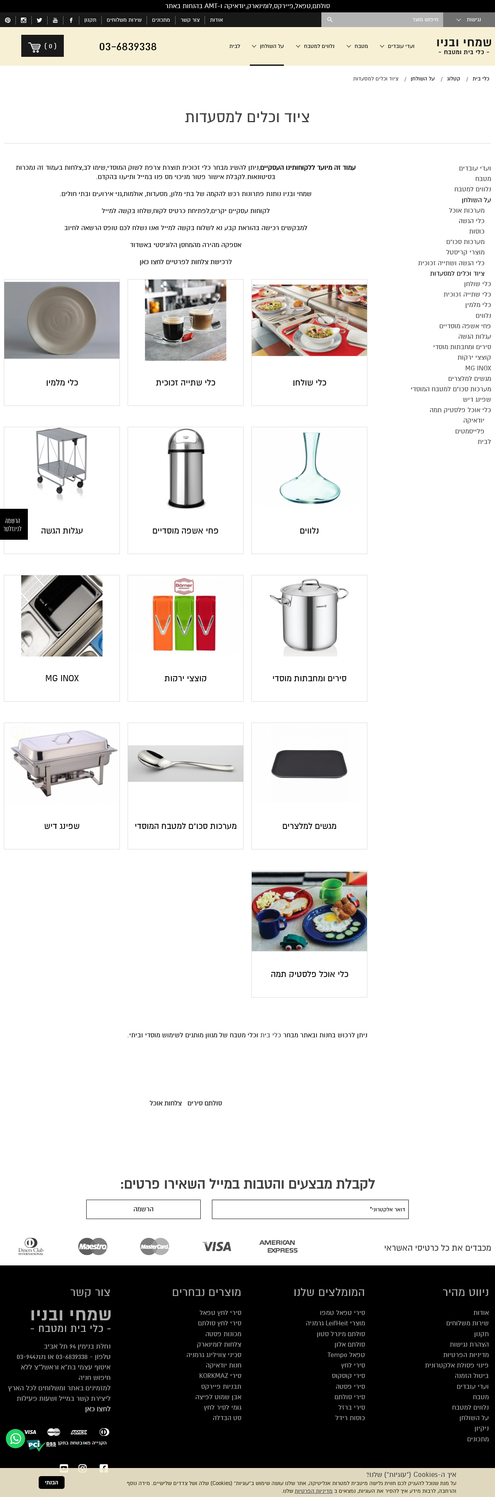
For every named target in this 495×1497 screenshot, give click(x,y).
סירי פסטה (350, 1387)
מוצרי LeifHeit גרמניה (335, 1323)
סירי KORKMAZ (220, 1376)
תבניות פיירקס (221, 1387)
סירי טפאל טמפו (342, 1313)
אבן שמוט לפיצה (218, 1397)
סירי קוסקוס (348, 1376)
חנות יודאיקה (223, 1365)
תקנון (90, 20)
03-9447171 (31, 1356)
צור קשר (190, 20)
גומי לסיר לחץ (222, 1407)
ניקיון (482, 1428)
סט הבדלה (227, 1418)
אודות (216, 20)
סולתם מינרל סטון (341, 1334)
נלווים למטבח (470, 1407)
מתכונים (161, 20)
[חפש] (330, 19)
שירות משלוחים (124, 20)
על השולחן (474, 1418)
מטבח (481, 1397)
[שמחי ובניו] (464, 46)
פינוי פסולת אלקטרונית (457, 1365)
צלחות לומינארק (219, 1344)
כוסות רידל (350, 1418)
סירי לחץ (353, 1365)
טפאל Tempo (346, 1355)
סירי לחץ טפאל (220, 1313)
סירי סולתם (350, 1397)
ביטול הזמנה (472, 1376)
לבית (234, 46)
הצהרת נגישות (469, 1344)
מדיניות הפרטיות (314, 1491)
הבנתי (51, 1482)
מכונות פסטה (223, 1334)
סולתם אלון (350, 1344)
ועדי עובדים (473, 1387)
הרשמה (143, 1209)
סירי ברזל (351, 1407)
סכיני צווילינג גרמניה (213, 1355)
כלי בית (270, 1035)
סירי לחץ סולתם (219, 1323)
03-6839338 (72, 1356)
